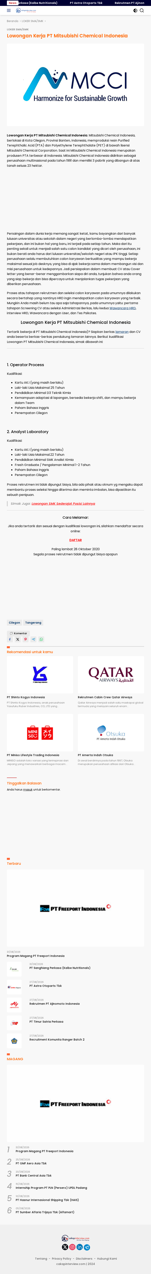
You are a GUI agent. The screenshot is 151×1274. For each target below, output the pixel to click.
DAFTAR (75, 540)
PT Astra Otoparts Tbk (77, 3)
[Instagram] (72, 1247)
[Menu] (9, 10)
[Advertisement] (75, 199)
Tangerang (33, 623)
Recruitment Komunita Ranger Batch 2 (57, 1039)
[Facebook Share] (10, 639)
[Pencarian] (142, 10)
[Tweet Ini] (18, 639)
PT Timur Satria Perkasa (46, 1021)
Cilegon (14, 623)
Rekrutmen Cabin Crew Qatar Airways (105, 697)
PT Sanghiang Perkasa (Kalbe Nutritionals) (59, 968)
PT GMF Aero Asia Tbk (31, 1163)
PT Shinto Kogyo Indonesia (26, 697)
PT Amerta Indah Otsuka (95, 755)
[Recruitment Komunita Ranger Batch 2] (14, 1040)
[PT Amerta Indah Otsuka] (111, 732)
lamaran (122, 332)
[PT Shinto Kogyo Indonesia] (40, 674)
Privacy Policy (61, 1259)
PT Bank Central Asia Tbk (34, 1175)
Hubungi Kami (107, 1259)
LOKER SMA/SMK (18, 29)
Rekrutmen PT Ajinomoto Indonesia (54, 1003)
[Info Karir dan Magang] (25, 10)
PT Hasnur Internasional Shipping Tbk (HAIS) (47, 1200)
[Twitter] (65, 1247)
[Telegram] (87, 1247)
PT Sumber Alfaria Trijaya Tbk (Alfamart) (45, 1212)
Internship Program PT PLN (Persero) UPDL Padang (51, 1188)
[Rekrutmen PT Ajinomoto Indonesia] (14, 1005)
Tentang (41, 1259)
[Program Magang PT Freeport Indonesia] (75, 908)
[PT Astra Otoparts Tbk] (14, 987)
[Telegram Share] (33, 639)
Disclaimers (84, 1259)
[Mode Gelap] (135, 10)
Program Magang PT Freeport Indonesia (35, 956)
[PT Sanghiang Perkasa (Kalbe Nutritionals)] (14, 969)
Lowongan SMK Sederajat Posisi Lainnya (63, 503)
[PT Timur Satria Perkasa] (14, 1023)
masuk (27, 790)
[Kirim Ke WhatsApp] (41, 639)
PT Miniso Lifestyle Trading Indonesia (33, 755)
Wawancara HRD (123, 308)
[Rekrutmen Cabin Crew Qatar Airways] (111, 674)
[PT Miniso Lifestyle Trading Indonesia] (40, 732)
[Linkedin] (79, 1247)
